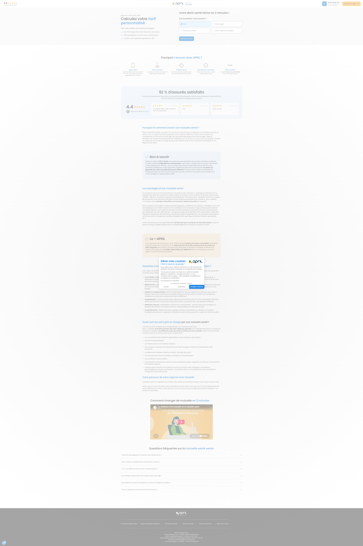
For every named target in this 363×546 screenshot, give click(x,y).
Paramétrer (181, 287)
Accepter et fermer (196, 287)
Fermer (166, 287)
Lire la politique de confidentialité (170, 281)
